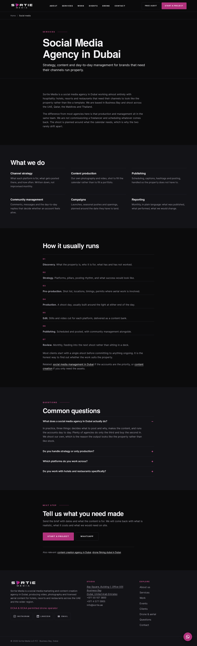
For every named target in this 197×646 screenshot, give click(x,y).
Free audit (151, 6)
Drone (106, 6)
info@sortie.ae (95, 605)
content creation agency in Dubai (74, 552)
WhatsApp (87, 536)
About (53, 6)
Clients (144, 608)
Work (81, 6)
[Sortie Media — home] (21, 6)
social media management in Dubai (73, 364)
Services (67, 6)
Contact (120, 6)
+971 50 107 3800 (96, 597)
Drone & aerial (148, 614)
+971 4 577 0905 (96, 601)
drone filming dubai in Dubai (106, 552)
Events (93, 6)
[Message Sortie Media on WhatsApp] (187, 636)
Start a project (174, 6)
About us (145, 587)
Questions (145, 619)
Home (13, 15)
